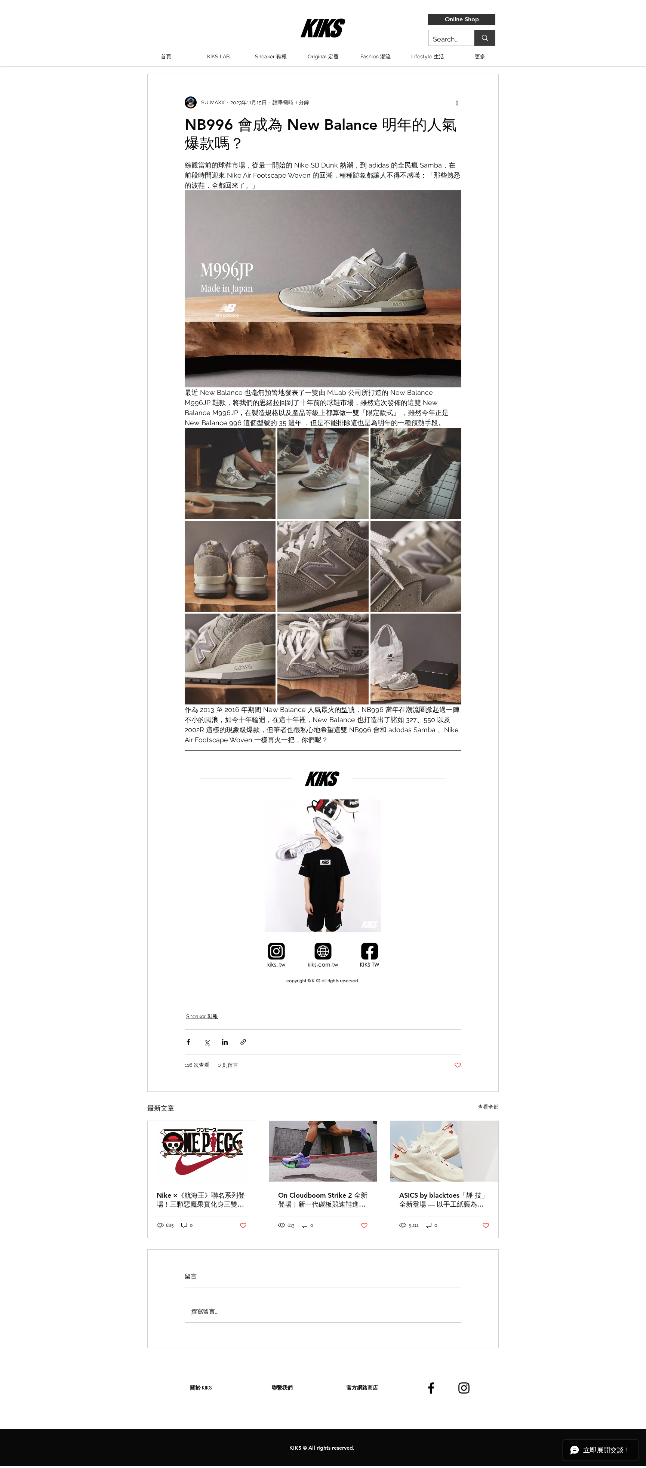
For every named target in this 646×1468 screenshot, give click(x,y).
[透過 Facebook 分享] (188, 1041)
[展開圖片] (230, 473)
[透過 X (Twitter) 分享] (206, 1041)
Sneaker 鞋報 (202, 1016)
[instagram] (463, 1388)
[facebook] (431, 1388)
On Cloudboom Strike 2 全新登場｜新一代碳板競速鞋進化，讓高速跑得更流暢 (322, 1200)
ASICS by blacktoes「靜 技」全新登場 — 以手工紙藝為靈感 (443, 1200)
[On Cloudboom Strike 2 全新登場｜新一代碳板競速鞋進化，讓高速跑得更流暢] (323, 1151)
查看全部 (488, 1107)
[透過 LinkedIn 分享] (224, 1041)
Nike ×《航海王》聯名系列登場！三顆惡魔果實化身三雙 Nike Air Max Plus (201, 1200)
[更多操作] (456, 102)
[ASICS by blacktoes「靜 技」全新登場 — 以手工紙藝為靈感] (444, 1151)
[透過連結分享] (243, 1041)
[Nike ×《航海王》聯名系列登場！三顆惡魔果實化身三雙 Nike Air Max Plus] (202, 1151)
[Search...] (484, 38)
